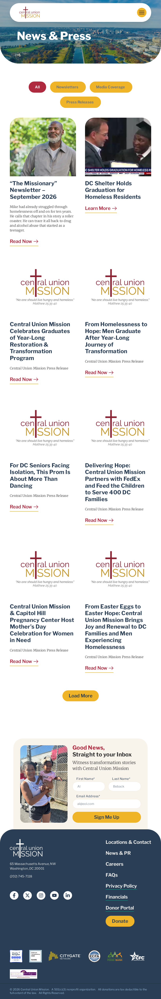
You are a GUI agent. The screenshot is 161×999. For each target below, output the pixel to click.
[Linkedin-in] (67, 895)
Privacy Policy (121, 886)
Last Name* (121, 779)
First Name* (85, 779)
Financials (117, 897)
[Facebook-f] (14, 895)
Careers (114, 864)
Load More (80, 696)
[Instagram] (41, 895)
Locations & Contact (128, 842)
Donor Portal (120, 908)
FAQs (112, 875)
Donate (120, 921)
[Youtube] (54, 895)
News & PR (118, 853)
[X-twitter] (27, 895)
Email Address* (88, 796)
